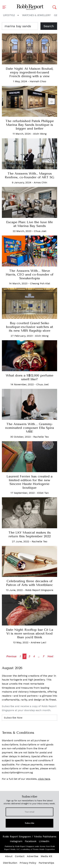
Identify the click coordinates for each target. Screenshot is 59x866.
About (8, 856)
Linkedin (44, 841)
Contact (19, 856)
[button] (5, 7)
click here (44, 778)
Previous (11, 656)
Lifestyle (9, 15)
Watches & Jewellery (36, 15)
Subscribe (29, 823)
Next (50, 656)
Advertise (32, 856)
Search (49, 26)
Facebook (30, 841)
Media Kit (46, 856)
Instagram (16, 841)
